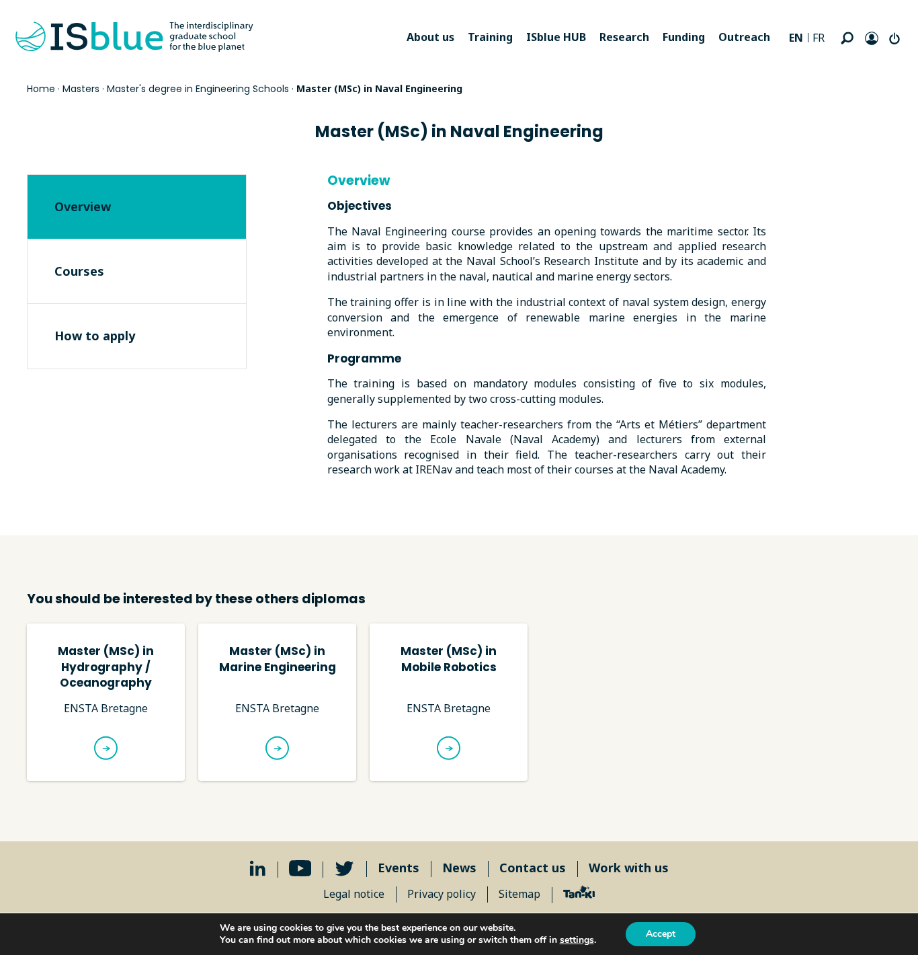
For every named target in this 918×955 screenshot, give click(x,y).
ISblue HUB (556, 37)
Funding (684, 37)
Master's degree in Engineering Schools (198, 89)
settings (577, 940)
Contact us (532, 868)
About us (430, 37)
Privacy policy (441, 893)
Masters (80, 89)
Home (41, 89)
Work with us (629, 868)
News (459, 868)
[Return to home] (134, 37)
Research (624, 37)
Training (490, 37)
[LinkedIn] (258, 868)
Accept (660, 933)
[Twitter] (344, 868)
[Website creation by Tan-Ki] (578, 893)
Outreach (744, 37)
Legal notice (353, 893)
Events (398, 868)
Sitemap (519, 893)
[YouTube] (300, 868)
